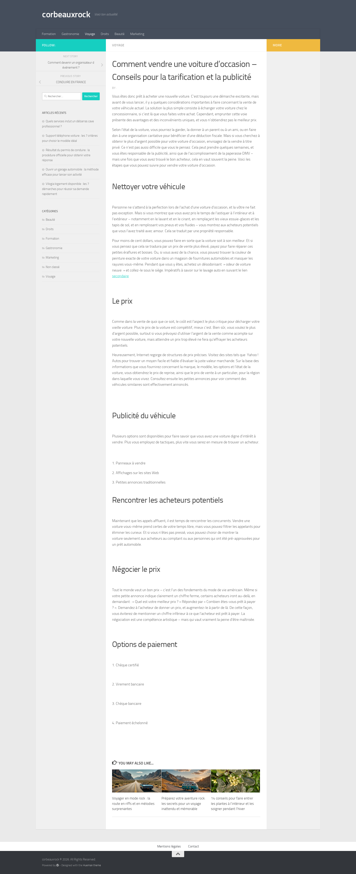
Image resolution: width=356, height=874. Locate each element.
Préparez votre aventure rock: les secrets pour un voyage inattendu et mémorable (183, 803)
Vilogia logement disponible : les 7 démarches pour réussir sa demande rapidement (65, 189)
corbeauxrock (66, 14)
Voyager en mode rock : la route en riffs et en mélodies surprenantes (133, 803)
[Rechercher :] (61, 96)
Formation (49, 34)
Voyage (90, 34)
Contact (193, 846)
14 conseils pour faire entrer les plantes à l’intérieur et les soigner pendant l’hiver (232, 803)
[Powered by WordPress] (57, 865)
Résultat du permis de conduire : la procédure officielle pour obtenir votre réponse (66, 155)
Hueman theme (92, 865)
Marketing (137, 34)
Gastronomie (70, 34)
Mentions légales (169, 846)
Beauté (119, 34)
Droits (105, 34)
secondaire (120, 276)
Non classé (53, 267)
